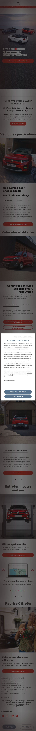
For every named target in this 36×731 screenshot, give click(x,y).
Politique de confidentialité (9, 380)
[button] (23, 337)
